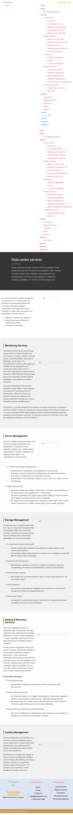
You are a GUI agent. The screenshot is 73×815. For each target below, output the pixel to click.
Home (43, 6)
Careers (43, 118)
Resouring (51, 91)
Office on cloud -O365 (55, 39)
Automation (48, 54)
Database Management (55, 73)
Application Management (56, 79)
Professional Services (51, 85)
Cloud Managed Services (56, 30)
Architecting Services (55, 24)
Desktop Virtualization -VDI (57, 42)
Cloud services (49, 18)
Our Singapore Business (52, 12)
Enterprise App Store (55, 51)
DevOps (50, 60)
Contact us (45, 124)
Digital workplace (50, 36)
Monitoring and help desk (56, 33)
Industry (44, 94)
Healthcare (47, 103)
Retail (46, 106)
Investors (44, 121)
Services (44, 15)
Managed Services (50, 67)
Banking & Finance (50, 100)
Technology (48, 97)
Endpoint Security (53, 45)
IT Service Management (55, 57)
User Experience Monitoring (57, 48)
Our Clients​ (48, 115)
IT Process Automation (55, 63)
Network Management (55, 76)
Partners (44, 112)
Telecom (47, 109)
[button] (54, 127)
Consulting (51, 21)
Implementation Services (56, 88)
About (43, 9)
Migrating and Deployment (57, 27)
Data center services (54, 70)
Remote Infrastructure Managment (59, 82)
